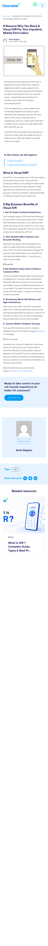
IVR (15, 469)
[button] (24, 441)
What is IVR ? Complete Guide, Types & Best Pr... (19, 546)
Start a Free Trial (14, 398)
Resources (6, 16)
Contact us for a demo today (21, 371)
